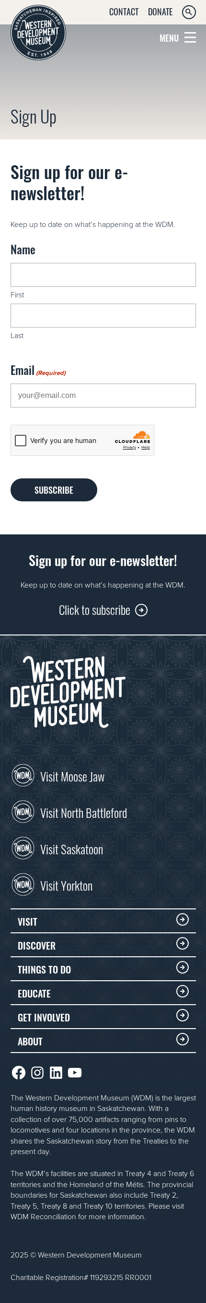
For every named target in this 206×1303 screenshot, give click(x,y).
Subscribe (53, 489)
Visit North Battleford (83, 812)
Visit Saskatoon (71, 848)
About (30, 1040)
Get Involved (44, 1016)
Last (17, 335)
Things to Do (44, 968)
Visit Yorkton (66, 884)
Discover (37, 944)
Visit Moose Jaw (72, 775)
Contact (123, 11)
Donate (160, 11)
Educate (34, 992)
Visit (27, 921)
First (17, 294)
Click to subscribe (94, 608)
